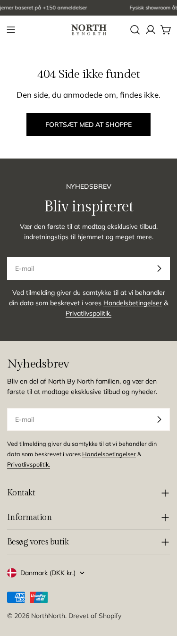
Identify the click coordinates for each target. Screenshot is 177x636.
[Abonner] (159, 268)
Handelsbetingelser (132, 303)
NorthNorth (48, 615)
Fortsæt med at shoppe (88, 124)
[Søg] (135, 29)
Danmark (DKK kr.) (48, 573)
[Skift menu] (10, 29)
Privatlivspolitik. (88, 313)
